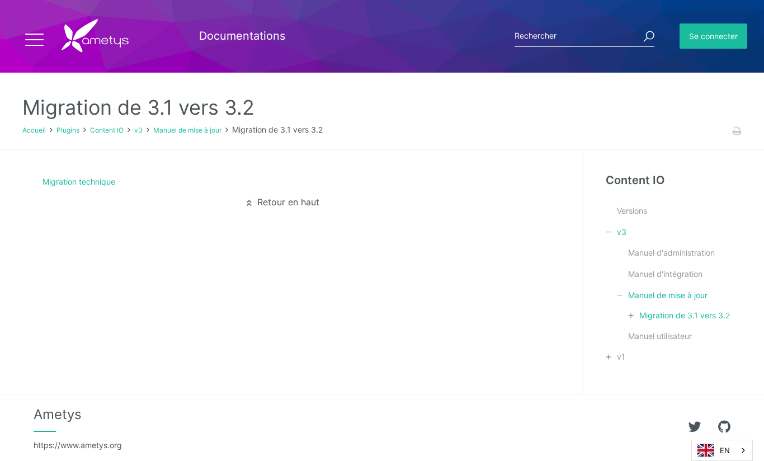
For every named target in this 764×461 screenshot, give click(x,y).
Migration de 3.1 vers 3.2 (684, 315)
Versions (632, 210)
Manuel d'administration (671, 252)
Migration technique (79, 181)
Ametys (78, 428)
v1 (621, 356)
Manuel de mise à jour (187, 130)
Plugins (67, 130)
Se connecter (713, 36)
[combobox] (722, 450)
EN (725, 450)
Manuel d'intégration (665, 274)
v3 (138, 130)
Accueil (34, 130)
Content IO (107, 130)
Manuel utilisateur (660, 336)
